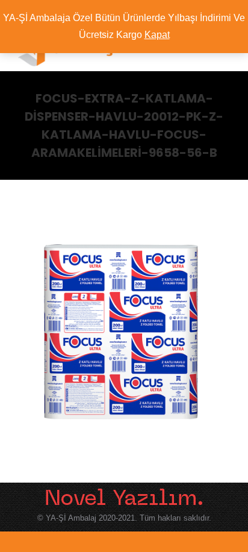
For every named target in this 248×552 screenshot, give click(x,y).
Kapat (157, 35)
